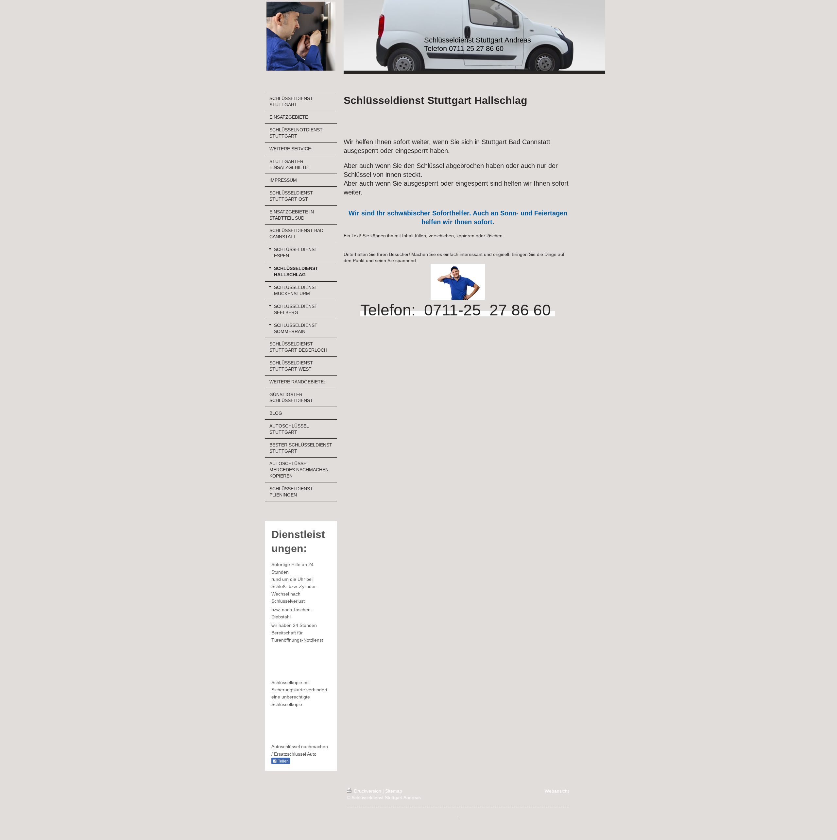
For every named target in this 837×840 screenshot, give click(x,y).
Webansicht (557, 791)
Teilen (283, 761)
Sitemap (393, 791)
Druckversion (368, 791)
